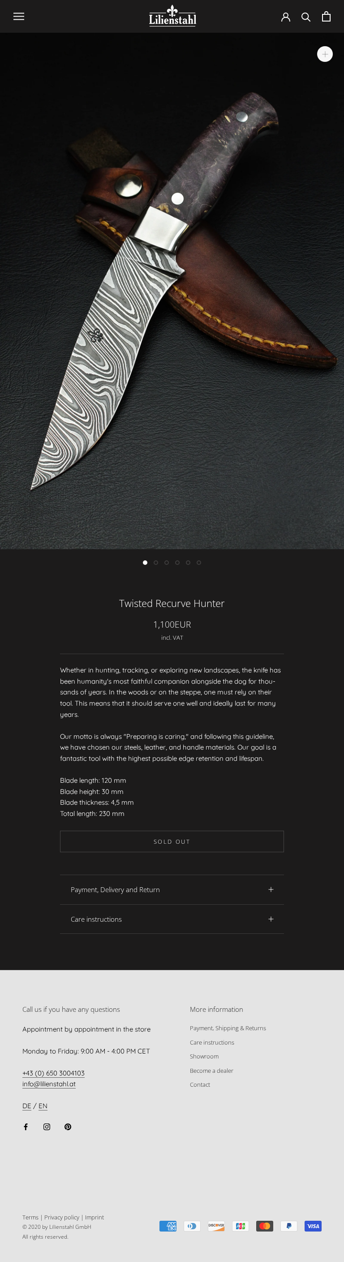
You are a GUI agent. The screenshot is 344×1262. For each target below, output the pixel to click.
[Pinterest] (67, 1126)
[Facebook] (25, 1126)
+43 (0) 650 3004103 (53, 1073)
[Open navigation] (18, 16)
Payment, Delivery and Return (115, 889)
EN (43, 1106)
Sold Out (172, 841)
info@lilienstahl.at (49, 1084)
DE (26, 1106)
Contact (200, 1084)
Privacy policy (61, 1217)
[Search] (306, 16)
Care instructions (96, 919)
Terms (30, 1217)
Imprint (94, 1217)
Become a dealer (211, 1071)
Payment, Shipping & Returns (228, 1028)
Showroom (204, 1056)
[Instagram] (46, 1126)
